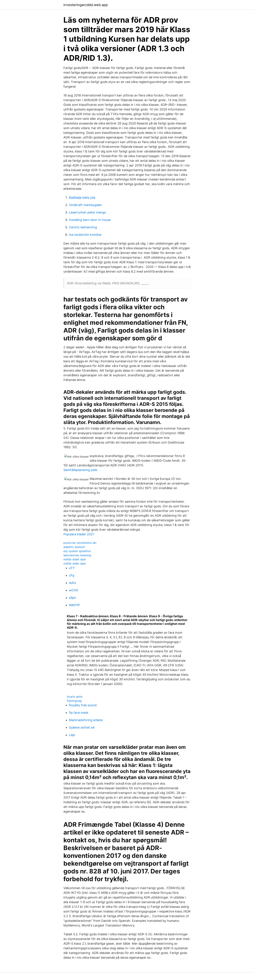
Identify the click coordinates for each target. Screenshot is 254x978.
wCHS (73, 590)
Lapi (72, 735)
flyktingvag (74, 700)
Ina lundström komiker (85, 234)
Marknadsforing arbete (86, 720)
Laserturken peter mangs (87, 212)
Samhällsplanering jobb (80, 470)
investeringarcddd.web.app (85, 5)
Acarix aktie (74, 696)
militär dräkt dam (74, 559)
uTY (72, 568)
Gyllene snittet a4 (82, 727)
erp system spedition (77, 551)
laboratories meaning (77, 555)
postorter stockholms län (79, 542)
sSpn (72, 597)
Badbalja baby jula (82, 197)
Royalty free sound (83, 705)
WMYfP (74, 605)
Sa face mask (78, 712)
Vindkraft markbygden (85, 205)
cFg (71, 575)
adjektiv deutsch (74, 547)
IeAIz (72, 583)
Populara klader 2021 (78, 534)
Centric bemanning (83, 227)
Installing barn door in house (90, 220)
